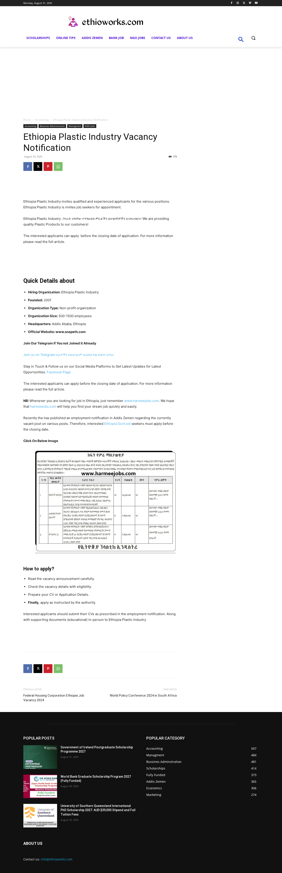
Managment (75, 126)
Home (27, 120)
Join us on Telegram (39, 355)
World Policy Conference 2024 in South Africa (143, 695)
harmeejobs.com (43, 406)
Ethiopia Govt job (117, 424)
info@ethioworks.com (56, 859)
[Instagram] (237, 3)
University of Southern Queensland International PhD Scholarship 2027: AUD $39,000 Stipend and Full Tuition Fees (98, 810)
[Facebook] (231, 3)
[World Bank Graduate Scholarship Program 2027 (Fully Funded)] (40, 786)
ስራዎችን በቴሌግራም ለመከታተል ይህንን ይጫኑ (85, 355)
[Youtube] (256, 3)
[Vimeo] (249, 3)
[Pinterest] (48, 166)
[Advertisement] (141, 80)
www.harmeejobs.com (141, 401)
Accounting (42, 120)
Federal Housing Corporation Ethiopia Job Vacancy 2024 (53, 698)
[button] (253, 38)
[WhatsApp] (58, 166)
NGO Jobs (90, 126)
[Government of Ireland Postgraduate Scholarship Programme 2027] (40, 757)
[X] (244, 3)
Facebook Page (59, 372)
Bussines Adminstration (52, 126)
